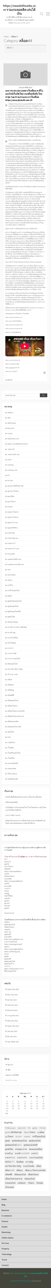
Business (5, 1210)
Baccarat (11, 428)
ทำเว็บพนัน (12, 643)
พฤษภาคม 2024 (13, 989)
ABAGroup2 (12, 423)
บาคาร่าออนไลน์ (14, 658)
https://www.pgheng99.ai (13, 949)
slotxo (6, 891)
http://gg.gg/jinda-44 (12, 368)
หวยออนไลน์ (10, 1183)
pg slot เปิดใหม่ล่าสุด (15, 486)
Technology (7, 1254)
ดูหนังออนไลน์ (13, 606)
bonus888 (8, 879)
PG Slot (10, 480)
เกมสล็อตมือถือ (10, 121)
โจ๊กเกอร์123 (12, 774)
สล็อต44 (9, 380)
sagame (7, 929)
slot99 (6, 883)
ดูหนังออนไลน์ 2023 (13, 1145)
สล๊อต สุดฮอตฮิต (11, 802)
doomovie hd (9, 913)
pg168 (6, 864)
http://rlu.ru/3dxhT (11, 371)
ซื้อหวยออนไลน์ (10, 971)
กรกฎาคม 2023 (13, 1015)
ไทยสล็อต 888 (13, 779)
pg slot (7, 903)
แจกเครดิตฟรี (13, 763)
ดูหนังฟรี (7, 934)
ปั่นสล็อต (20, 1162)
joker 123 (7, 932)
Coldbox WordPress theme (21, 1281)
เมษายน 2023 (12, 1031)
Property (5, 1249)
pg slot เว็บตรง (13, 491)
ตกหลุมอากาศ (21, 1149)
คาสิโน (10, 585)
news (10, 459)
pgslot (6, 901)
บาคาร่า (11, 648)
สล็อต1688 (9, 1170)
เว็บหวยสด (9, 1187)
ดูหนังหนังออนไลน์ (15, 601)
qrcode (18, 1136)
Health (4, 1227)
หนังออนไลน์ (30, 1179)
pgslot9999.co (13, 528)
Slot (9, 569)
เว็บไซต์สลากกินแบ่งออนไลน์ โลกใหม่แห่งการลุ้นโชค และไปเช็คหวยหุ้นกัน (25, 808)
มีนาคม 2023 (12, 1036)
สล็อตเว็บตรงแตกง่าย (16, 716)
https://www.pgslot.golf (13, 944)
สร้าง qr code (13, 674)
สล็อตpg (11, 690)
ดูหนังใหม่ (11, 617)
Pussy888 (11, 554)
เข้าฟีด (7, 1070)
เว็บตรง (31, 1183)
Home (6, 36)
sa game (27, 1136)
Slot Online (12, 575)
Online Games (7, 1238)
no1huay (11, 465)
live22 (6, 954)
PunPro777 (11, 543)
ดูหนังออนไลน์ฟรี (14, 611)
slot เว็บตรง (8, 866)
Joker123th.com (14, 454)
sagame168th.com (14, 559)
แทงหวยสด (12, 768)
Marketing (6, 1232)
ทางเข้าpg (11, 632)
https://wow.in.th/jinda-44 (13, 328)
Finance (5, 1221)
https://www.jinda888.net (13, 881)
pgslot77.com (13, 522)
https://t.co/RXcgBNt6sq (13, 332)
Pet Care (5, 1243)
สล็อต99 (7, 869)
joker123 (7, 861)
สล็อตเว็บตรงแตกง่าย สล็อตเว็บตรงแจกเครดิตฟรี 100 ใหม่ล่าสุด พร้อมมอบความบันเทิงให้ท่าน (25, 821)
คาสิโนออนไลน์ (13, 590)
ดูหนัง (10, 596)
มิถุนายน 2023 (12, 1021)
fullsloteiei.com (13, 438)
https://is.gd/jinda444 (12, 364)
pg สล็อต (11, 496)
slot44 (6, 874)
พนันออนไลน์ (13, 664)
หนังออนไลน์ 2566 (14, 727)
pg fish (34, 1128)
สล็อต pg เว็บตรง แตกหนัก (35, 1170)
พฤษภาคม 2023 (13, 1026)
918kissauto (10, 1128)
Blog (3, 1205)
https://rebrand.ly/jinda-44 (14, 325)
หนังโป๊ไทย (8, 896)
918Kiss (10, 412)
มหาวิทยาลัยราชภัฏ (15, 669)
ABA (9, 418)
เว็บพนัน (11, 748)
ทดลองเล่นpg (13, 622)
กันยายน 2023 (12, 1005)
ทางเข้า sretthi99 (22, 1153)
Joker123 (11, 449)
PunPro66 (11, 533)
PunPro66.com (13, 538)
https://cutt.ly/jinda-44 (12, 360)
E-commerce (7, 1216)
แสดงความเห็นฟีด (12, 1075)
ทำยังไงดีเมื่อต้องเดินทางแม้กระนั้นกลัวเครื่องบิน (23, 797)
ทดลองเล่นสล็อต (35, 1149)
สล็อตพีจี (11, 695)
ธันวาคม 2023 (12, 995)
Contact (5, 1265)
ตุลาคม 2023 (12, 1000)
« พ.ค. (6, 1113)
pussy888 (7, 886)
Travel (4, 1260)
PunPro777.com (13, 548)
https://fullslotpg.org (12, 951)
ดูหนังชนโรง (9, 964)
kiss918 (7, 906)
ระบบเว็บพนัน (28, 1166)
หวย (9, 737)
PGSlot (10, 507)
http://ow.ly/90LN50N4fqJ (13, 321)
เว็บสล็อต (11, 758)
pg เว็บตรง (12, 501)
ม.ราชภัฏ (29, 1162)
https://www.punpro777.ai (13, 969)
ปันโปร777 (9, 1162)
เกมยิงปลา (11, 742)
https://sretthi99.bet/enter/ (18, 444)
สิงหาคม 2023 (12, 1010)
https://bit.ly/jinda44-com (13, 317)
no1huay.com (12, 470)
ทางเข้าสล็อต (13, 638)
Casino (10, 433)
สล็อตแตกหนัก (13, 721)
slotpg (6, 893)
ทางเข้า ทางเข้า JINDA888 (17, 627)
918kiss (7, 922)
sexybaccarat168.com (16, 564)
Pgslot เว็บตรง (13, 512)
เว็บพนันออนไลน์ (14, 753)
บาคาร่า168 (10, 1157)
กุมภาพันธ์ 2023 (13, 1042)
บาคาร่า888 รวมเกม (12, 815)
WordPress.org (11, 1080)
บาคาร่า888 (12, 653)
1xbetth (7, 898)
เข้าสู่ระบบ (9, 1064)
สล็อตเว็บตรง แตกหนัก (16, 711)
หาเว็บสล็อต (25, 313)
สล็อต (10, 679)
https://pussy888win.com (13, 939)
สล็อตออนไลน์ (13, 700)
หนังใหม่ (11, 732)
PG (9, 475)
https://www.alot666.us (12, 871)
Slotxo (10, 580)
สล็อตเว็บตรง (13, 706)
